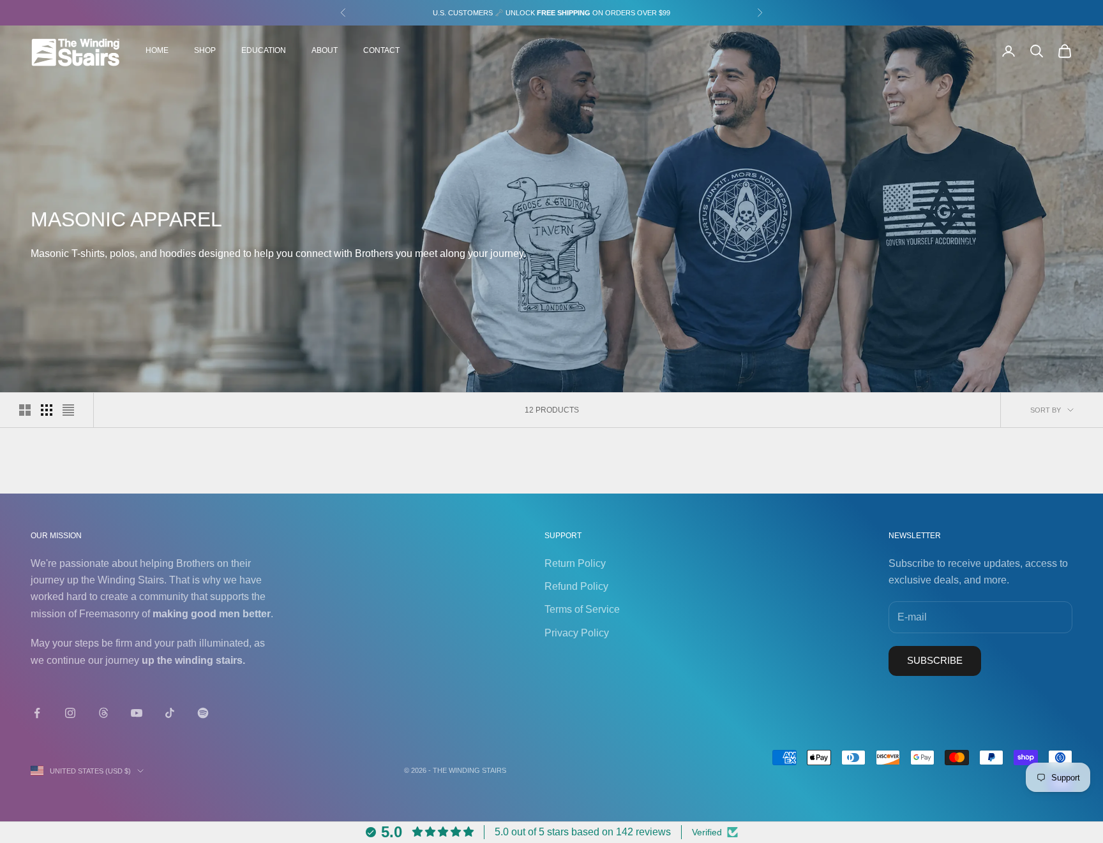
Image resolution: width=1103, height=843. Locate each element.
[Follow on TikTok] (169, 713)
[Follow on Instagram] (70, 713)
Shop (205, 50)
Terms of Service (582, 609)
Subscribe (935, 660)
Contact (381, 50)
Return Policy (575, 563)
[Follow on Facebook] (37, 713)
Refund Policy (576, 586)
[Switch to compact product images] (68, 410)
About (324, 50)
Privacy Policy (576, 632)
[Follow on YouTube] (136, 713)
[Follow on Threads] (103, 713)
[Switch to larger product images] (25, 410)
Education (263, 50)
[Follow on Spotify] (203, 713)
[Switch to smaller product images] (46, 410)
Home (157, 50)
